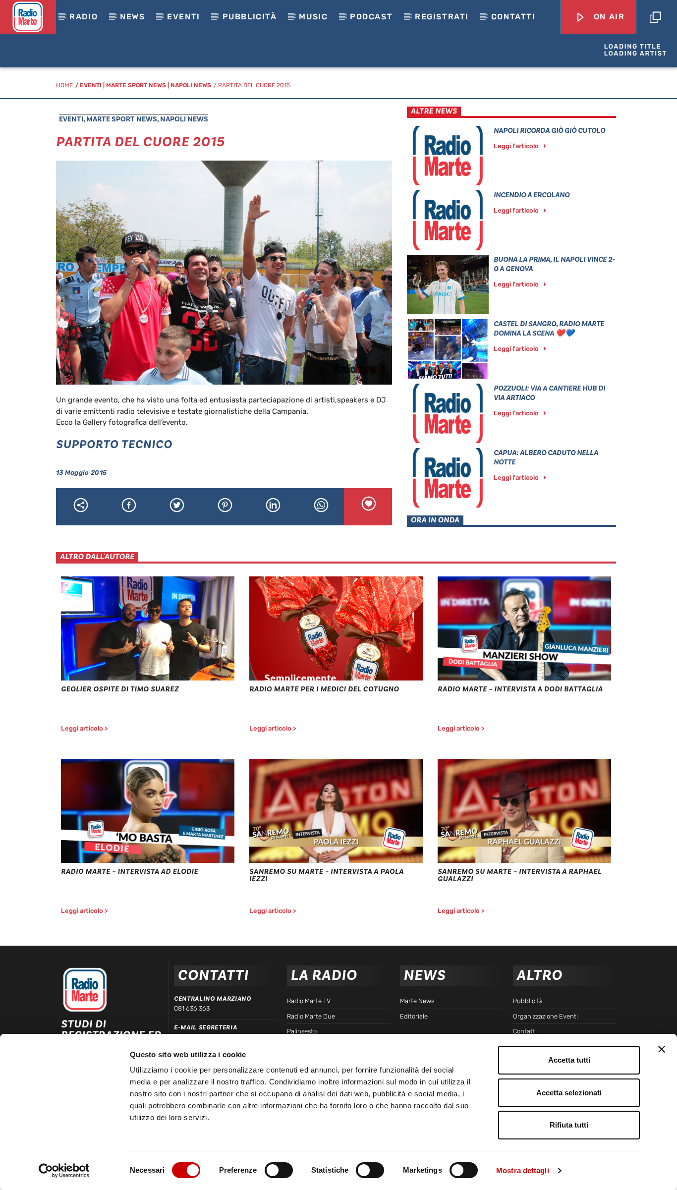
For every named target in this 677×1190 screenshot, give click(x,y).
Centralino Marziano (212, 999)
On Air (607, 16)
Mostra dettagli (522, 1170)
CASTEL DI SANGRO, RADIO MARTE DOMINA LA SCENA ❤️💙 (549, 328)
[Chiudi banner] (661, 1049)
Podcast (371, 16)
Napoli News (190, 85)
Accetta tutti (569, 1060)
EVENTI (183, 16)
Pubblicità (250, 16)
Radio (83, 16)
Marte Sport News (136, 85)
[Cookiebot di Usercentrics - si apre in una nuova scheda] (64, 1170)
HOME (64, 85)
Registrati (442, 16)
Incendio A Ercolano (531, 195)
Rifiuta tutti (569, 1125)
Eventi (91, 85)
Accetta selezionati (569, 1092)
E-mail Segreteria (205, 1027)
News (132, 16)
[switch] (279, 1170)
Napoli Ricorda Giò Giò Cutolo (549, 130)
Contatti (513, 16)
